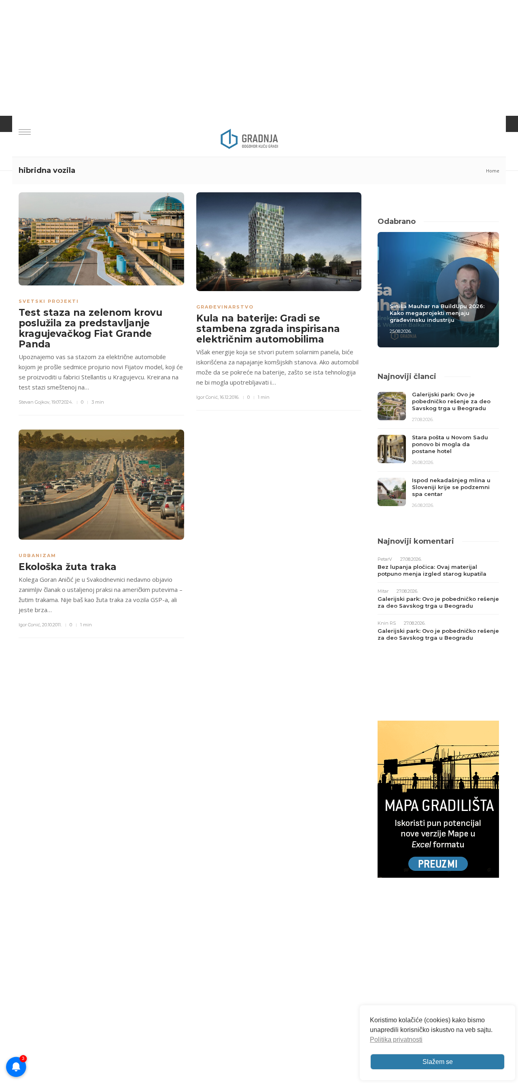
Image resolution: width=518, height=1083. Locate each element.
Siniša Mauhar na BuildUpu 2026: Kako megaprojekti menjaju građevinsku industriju (437, 313)
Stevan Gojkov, (34, 402)
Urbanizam (37, 555)
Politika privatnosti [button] (396, 1039)
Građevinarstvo (225, 307)
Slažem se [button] (437, 1061)
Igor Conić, (207, 397)
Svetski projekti (49, 301)
